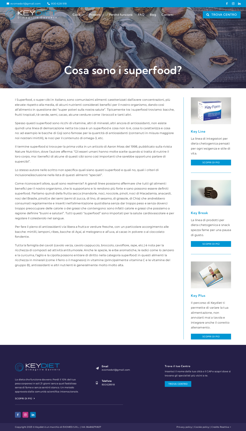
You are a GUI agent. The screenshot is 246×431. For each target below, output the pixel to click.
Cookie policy (201, 427)
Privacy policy (184, 427)
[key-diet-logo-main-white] (31, 11)
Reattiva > (225, 427)
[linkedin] (239, 3)
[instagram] (233, 3)
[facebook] (227, 3)
